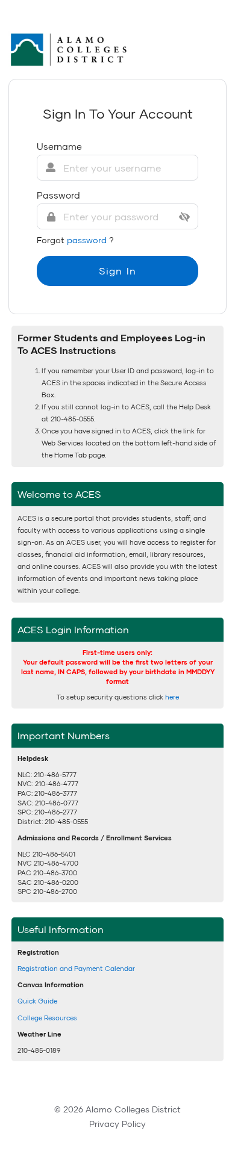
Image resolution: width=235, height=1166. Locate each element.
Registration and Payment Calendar (76, 968)
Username (59, 146)
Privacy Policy (117, 1123)
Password (58, 195)
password (88, 240)
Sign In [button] (117, 270)
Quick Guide (37, 1001)
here (172, 697)
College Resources (47, 1018)
